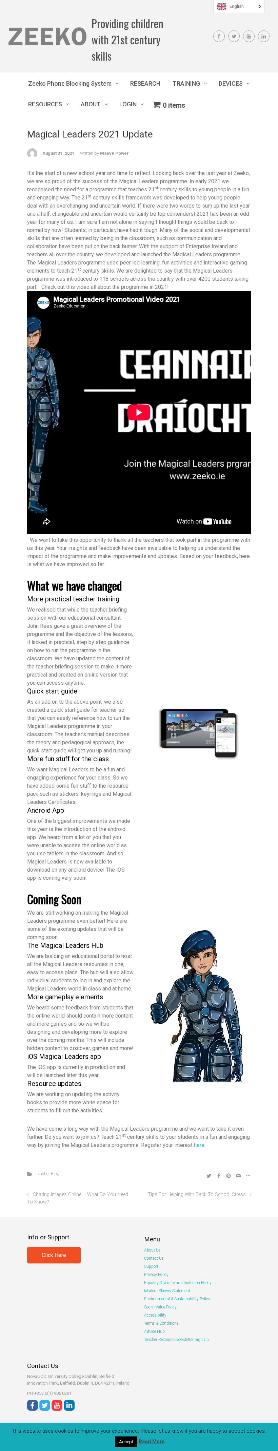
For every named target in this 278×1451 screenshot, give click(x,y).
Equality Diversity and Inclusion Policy (178, 1282)
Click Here (54, 1255)
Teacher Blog (47, 1173)
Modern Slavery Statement (167, 1290)
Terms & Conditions (161, 1323)
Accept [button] (126, 1441)
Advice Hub (154, 1331)
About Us (152, 1250)
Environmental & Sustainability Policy (177, 1299)
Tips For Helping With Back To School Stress (197, 1194)
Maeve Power (114, 153)
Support (151, 1266)
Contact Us (154, 1258)
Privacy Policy (156, 1274)
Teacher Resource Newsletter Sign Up (176, 1339)
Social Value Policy (160, 1307)
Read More (152, 1441)
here (199, 1145)
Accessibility (155, 1315)
